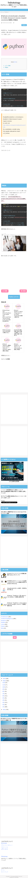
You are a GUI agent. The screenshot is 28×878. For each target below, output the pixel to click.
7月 (3, 693)
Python (24, 25)
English (3, 622)
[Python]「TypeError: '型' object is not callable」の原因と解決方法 (16, 596)
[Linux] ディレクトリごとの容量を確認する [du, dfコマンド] (16, 574)
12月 (3, 682)
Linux (2, 624)
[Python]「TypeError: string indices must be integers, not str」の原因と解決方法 (17, 604)
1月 (3, 706)
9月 (3, 689)
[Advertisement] (14, 166)
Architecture (4, 616)
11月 (3, 684)
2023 (4, 678)
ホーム (3, 870)
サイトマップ (4, 872)
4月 (3, 700)
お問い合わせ (4, 849)
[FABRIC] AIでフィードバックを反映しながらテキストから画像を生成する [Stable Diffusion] (17, 582)
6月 (3, 695)
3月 (3, 702)
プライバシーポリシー (7, 845)
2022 (4, 680)
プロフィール (4, 847)
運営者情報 (4, 843)
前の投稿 (23, 291)
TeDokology (14, 3)
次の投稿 (4, 291)
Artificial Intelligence (7, 618)
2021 (4, 709)
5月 (3, 698)
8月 (3, 691)
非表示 (15, 62)
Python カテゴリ (14, 296)
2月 (3, 704)
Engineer (3, 620)
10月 (3, 687)
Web (2, 628)
